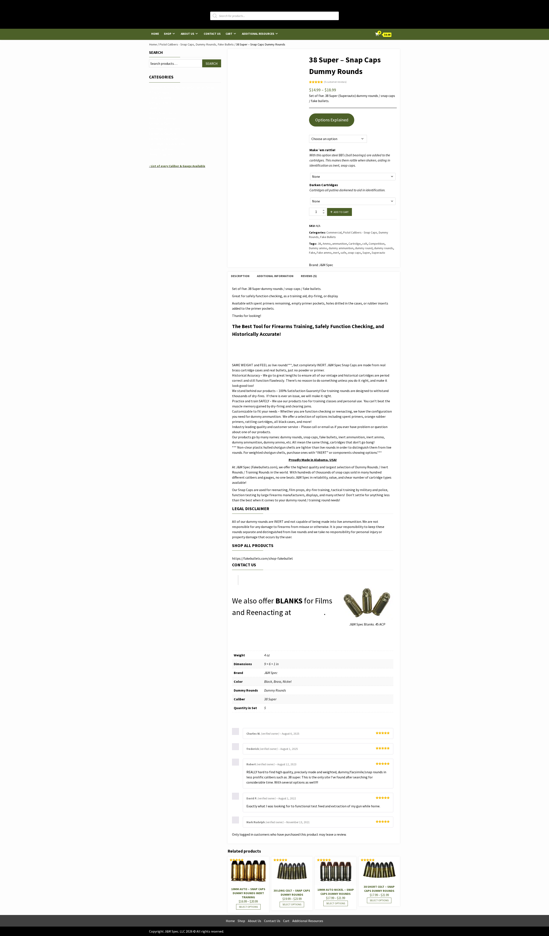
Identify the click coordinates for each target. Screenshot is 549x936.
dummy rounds (383, 248)
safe (343, 253)
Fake (312, 253)
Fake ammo (324, 253)
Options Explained (331, 119)
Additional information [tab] (275, 276)
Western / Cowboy (162, 118)
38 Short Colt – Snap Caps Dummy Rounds (379, 889)
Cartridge (354, 244)
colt (364, 244)
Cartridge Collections (165, 128)
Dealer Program (161, 154)
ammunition (339, 244)
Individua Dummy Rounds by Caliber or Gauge (182, 87)
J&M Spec (308, 612)
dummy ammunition (341, 248)
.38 (319, 244)
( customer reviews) (335, 81)
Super (366, 253)
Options (314, 130)
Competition (377, 244)
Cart (229, 34)
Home (155, 34)
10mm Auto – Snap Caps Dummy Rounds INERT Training (248, 893)
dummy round (364, 248)
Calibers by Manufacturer (167, 139)
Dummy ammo (318, 248)
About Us (187, 34)
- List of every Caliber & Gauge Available (177, 166)
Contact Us (212, 34)
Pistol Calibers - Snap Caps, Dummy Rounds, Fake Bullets (196, 44)
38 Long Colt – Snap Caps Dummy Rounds (292, 893)
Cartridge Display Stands (167, 144)
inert (336, 253)
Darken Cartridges (323, 185)
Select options (248, 906)
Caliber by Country (162, 133)
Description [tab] (240, 276)
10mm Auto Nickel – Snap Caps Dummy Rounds (335, 892)
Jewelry (154, 108)
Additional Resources (258, 34)
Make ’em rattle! (322, 150)
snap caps (354, 253)
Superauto (378, 253)
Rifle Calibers (159, 92)
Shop (167, 34)
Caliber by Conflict (162, 123)
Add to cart (341, 212)
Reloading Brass (161, 149)
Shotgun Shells (160, 103)
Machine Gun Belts (162, 113)
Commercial (334, 232)
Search (156, 52)
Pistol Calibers (160, 97)
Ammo (327, 244)
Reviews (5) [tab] (309, 276)
